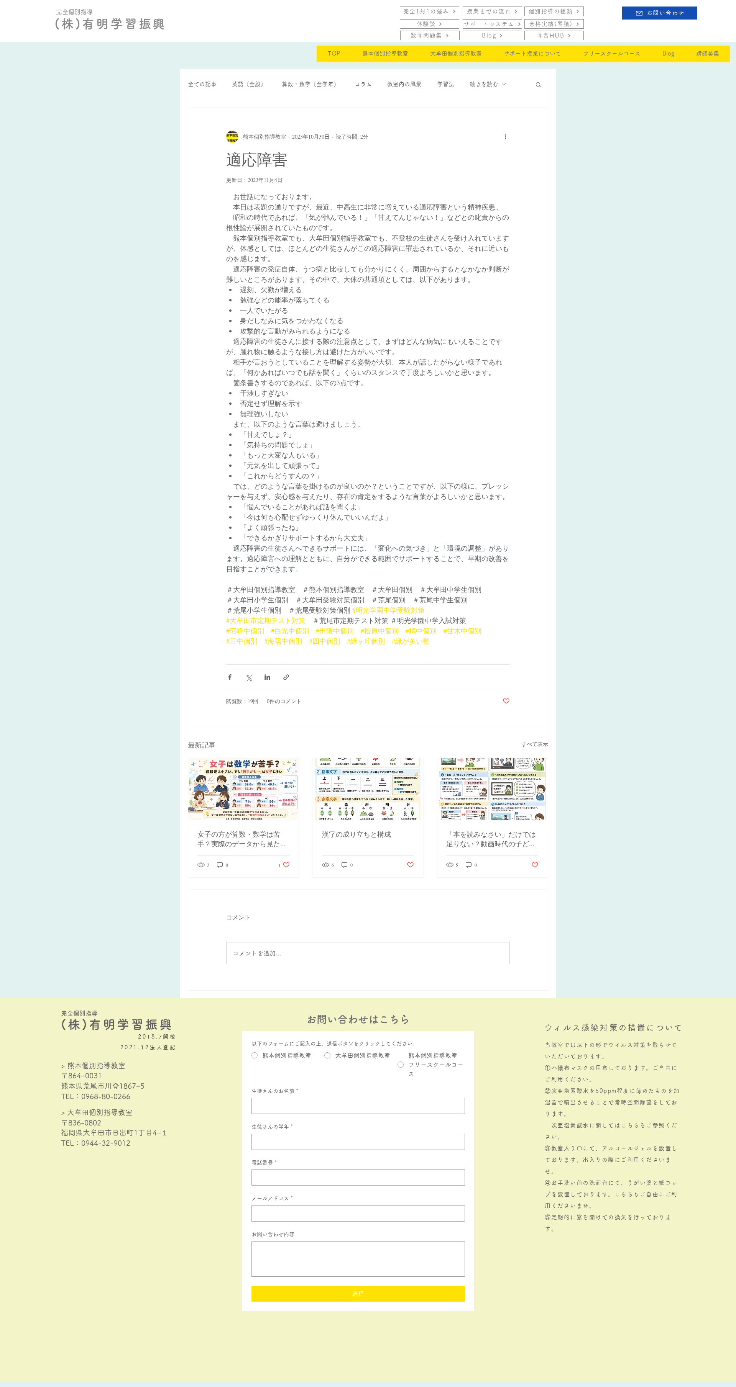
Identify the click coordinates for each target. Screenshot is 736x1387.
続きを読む (484, 84)
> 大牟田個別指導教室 (97, 1112)
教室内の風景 (404, 84)
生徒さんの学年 (272, 1126)
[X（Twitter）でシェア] (248, 677)
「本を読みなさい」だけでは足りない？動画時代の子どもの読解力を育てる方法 (491, 839)
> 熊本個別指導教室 (93, 1065)
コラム (363, 84)
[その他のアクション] (505, 136)
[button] (538, 84)
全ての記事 (202, 84)
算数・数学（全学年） (310, 84)
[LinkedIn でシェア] (267, 677)
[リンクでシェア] (286, 677)
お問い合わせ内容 (272, 1234)
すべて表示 (534, 743)
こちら (630, 1125)
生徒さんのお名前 (274, 1091)
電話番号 (264, 1162)
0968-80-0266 (105, 1096)
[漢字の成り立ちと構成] (368, 789)
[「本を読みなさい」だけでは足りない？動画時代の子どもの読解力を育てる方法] (492, 789)
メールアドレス (272, 1198)
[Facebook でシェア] (229, 677)
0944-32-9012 (105, 1143)
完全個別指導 (79, 1013)
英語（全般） (249, 84)
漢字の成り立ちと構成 (356, 834)
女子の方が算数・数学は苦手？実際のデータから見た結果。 (242, 839)
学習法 (445, 84)
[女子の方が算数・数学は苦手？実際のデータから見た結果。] (243, 789)
